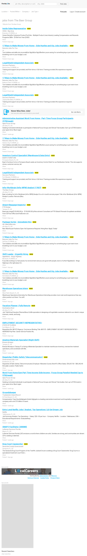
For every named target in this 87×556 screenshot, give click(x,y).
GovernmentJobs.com (10, 359)
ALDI (4, 291)
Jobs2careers (43, 476)
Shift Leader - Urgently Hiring (15, 254)
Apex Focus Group (8, 123)
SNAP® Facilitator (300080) (14, 427)
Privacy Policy (55, 478)
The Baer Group (7, 190)
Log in (72, 12)
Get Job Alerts (76, 112)
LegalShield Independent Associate (18, 63)
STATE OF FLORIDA (9, 325)
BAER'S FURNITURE (9, 158)
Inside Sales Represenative (14, 28)
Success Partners (8, 65)
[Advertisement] (17, 516)
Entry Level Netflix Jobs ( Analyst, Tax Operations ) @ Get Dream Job (32, 410)
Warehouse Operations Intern (15, 288)
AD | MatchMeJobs (9, 224)
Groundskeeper (9, 392)
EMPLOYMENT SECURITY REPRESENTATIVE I (22, 323)
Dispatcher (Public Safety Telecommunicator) (22, 357)
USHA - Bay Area (8, 31)
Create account (80, 12)
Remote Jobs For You (10, 48)
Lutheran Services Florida (11, 429)
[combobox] (46, 3)
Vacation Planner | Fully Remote (16, 305)
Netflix (4, 412)
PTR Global (6, 207)
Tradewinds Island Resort (11, 395)
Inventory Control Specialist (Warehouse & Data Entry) (26, 155)
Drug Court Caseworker (12, 444)
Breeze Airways (7, 342)
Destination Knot (8, 308)
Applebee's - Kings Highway (12, 256)
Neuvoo (54, 476)
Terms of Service (33, 478)
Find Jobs (63, 4)
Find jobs (63, 12)
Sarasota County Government (12, 446)
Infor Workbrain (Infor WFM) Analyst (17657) (21, 188)
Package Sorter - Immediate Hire (17, 222)
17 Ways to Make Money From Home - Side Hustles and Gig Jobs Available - (35, 46)
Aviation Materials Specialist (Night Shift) (20, 340)
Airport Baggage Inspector (14, 205)
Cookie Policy (44, 478)
